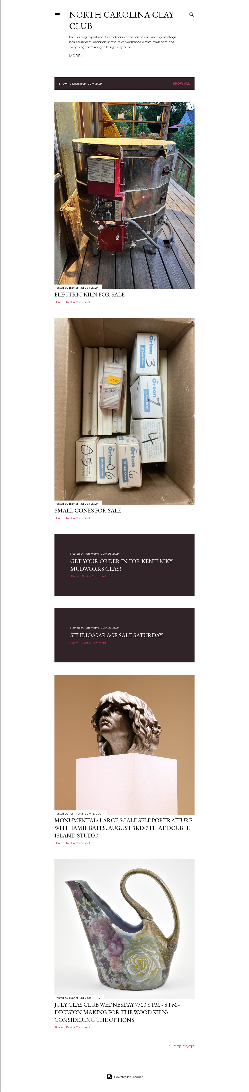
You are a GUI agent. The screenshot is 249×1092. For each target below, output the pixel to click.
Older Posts (182, 1047)
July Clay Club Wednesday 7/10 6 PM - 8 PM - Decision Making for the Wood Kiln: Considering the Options (117, 1012)
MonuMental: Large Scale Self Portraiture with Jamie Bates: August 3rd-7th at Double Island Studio (123, 828)
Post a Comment (78, 302)
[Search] (192, 13)
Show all (181, 83)
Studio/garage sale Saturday (116, 635)
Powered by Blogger (128, 1077)
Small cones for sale (87, 510)
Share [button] (58, 302)
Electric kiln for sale (89, 294)
